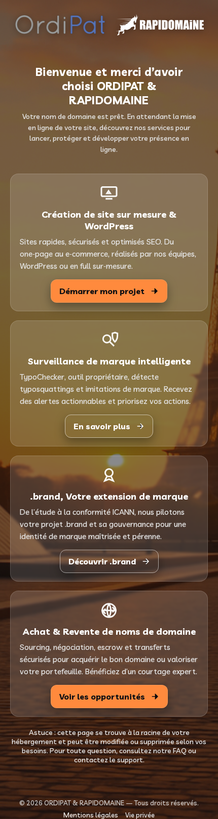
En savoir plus (102, 426)
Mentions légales (90, 815)
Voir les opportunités (102, 696)
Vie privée (140, 815)
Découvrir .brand (102, 561)
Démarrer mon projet (101, 291)
